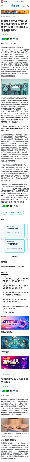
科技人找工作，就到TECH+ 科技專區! (16, 1)
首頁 (3, 16)
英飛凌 (12, 212)
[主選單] (2, 6)
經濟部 (26, 50)
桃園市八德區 (11, 242)
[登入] (24, 7)
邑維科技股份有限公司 (13, 232)
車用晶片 (20, 212)
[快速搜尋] (28, 6)
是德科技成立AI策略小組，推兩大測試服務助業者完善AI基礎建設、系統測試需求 (14, 128)
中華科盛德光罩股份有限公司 (14, 248)
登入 (11, 266)
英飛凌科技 (20, 48)
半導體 (13, 16)
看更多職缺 (15, 257)
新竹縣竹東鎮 (11, 226)
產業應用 (8, 16)
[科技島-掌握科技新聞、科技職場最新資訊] (15, 6)
